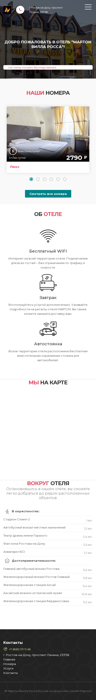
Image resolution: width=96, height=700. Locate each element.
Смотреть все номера (48, 194)
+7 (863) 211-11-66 (20, 649)
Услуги (8, 668)
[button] (31, 179)
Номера (9, 664)
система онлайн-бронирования (32, 67)
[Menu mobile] (88, 7)
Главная (9, 659)
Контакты (10, 673)
